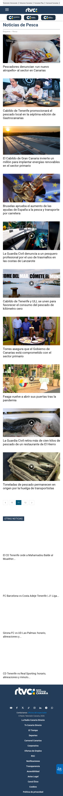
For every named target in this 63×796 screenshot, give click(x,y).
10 (12, 502)
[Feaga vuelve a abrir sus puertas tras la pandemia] (31, 378)
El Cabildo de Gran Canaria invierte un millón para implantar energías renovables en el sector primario (31, 162)
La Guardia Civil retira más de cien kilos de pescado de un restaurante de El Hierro (31, 442)
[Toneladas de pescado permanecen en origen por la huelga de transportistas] (31, 466)
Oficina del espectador (37, 713)
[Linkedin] (40, 708)
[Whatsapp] (52, 708)
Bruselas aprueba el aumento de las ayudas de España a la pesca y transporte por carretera (31, 209)
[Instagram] (34, 708)
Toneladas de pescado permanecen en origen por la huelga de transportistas (29, 486)
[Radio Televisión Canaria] (31, 691)
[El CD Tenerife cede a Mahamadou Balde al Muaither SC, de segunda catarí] (31, 539)
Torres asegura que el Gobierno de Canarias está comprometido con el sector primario (27, 352)
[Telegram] (46, 708)
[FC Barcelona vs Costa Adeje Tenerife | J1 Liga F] (31, 579)
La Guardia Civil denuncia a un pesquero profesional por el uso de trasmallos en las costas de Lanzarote (30, 257)
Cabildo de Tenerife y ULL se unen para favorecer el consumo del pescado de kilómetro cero (29, 305)
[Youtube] (11, 708)
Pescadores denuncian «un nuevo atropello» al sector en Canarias (26, 68)
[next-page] (31, 502)
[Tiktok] (28, 708)
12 (25, 502)
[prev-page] (5, 502)
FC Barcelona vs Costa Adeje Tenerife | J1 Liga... (31, 595)
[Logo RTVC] (31, 10)
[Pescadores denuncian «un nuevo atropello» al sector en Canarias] (31, 48)
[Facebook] (17, 708)
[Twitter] (23, 708)
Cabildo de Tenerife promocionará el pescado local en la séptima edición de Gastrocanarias (29, 114)
